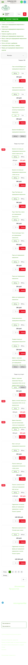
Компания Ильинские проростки (10, 640)
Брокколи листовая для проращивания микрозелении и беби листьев (19, 172)
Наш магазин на (6, 623)
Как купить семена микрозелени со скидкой (13, 644)
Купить (23, 80)
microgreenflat (19, 603)
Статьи (3, 647)
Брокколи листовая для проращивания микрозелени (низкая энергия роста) (18, 151)
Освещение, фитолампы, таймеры (11, 45)
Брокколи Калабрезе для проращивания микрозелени (18, 131)
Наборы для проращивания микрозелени (12, 36)
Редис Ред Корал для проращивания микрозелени (18, 193)
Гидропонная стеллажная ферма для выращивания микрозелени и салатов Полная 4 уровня (18, 550)
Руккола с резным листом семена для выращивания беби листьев (18, 487)
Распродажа (5, 40)
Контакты (4, 649)
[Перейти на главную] (6, 8)
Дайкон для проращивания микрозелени (18, 298)
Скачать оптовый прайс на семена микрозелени (14, 642)
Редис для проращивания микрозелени (18, 256)
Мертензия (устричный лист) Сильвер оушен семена (19, 529)
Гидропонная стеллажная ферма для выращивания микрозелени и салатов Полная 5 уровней (18, 508)
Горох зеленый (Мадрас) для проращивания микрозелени (19, 68)
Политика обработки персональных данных (11, 634)
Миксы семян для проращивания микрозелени (14, 38)
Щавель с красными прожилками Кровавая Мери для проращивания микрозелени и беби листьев (19, 361)
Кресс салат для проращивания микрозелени (18, 445)
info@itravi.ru (13, 2)
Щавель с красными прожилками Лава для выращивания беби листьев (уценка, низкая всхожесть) (18, 382)
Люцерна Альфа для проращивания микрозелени (18, 340)
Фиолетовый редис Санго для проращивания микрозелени (18, 235)
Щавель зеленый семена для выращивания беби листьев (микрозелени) (19, 403)
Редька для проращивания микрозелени (18, 277)
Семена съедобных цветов (9, 33)
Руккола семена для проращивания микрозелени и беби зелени (18, 466)
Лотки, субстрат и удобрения (9, 43)
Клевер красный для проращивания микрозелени (18, 319)
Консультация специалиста (8, 655)
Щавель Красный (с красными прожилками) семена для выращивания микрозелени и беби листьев (19, 424)
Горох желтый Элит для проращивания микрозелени (18, 89)
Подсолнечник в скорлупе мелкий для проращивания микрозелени (18, 110)
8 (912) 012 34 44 (11, 1)
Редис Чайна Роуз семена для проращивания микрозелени (18, 214)
